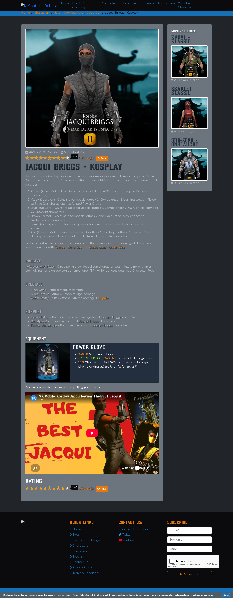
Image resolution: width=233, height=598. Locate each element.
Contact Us (80, 562)
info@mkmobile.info (136, 529)
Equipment (80, 551)
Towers (149, 3)
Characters (80, 545)
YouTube (129, 540)
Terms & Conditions (95, 595)
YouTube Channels (184, 5)
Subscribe (190, 574)
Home (65, 3)
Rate (103, 158)
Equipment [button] (131, 3)
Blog (160, 3)
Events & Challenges (80, 5)
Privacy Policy (79, 595)
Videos (170, 3)
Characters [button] (110, 3)
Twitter (127, 534)
